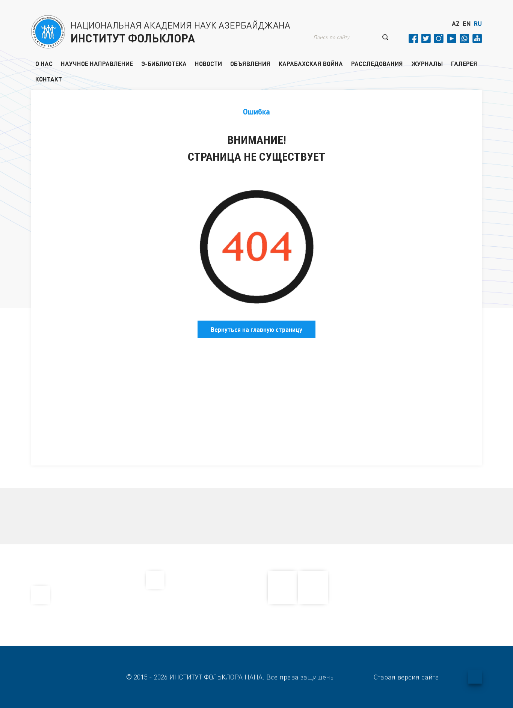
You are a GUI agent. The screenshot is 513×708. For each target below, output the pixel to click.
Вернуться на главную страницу (256, 329)
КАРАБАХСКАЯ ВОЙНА (311, 63)
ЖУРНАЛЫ (427, 63)
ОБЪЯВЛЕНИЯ (250, 63)
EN (467, 23)
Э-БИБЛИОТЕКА (164, 63)
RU (478, 23)
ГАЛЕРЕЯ (464, 63)
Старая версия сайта (406, 677)
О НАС (44, 63)
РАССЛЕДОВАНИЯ (377, 63)
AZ (456, 23)
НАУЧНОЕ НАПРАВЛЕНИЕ (97, 63)
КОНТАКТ (48, 79)
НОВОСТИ (208, 63)
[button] (385, 37)
